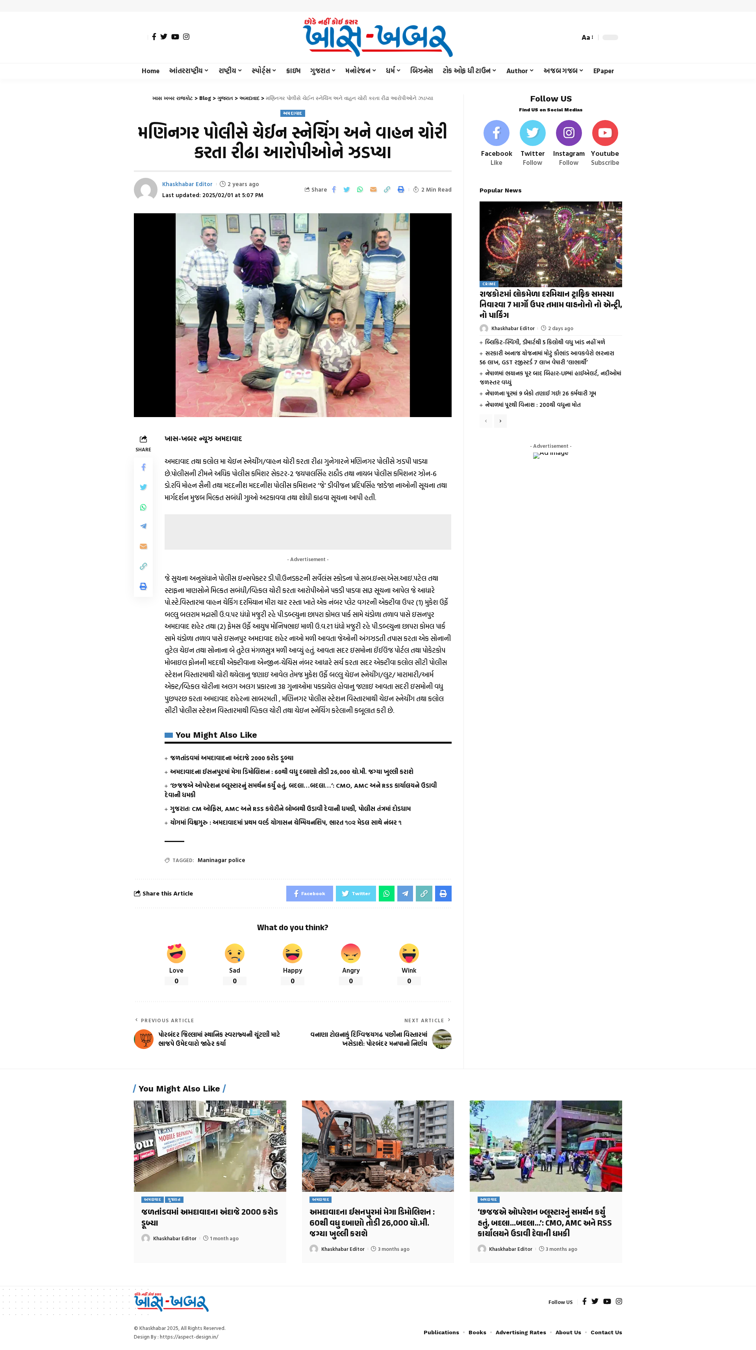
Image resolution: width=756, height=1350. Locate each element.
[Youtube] (605, 144)
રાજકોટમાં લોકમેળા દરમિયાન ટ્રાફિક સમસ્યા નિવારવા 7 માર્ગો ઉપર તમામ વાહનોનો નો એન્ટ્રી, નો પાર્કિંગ (551, 305)
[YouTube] (175, 36)
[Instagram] (186, 36)
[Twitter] (163, 36)
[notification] (560, 37)
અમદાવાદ (293, 113)
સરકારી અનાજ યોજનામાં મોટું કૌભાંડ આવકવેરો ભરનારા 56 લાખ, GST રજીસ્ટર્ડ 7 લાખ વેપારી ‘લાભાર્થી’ (547, 358)
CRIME (489, 284)
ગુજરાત (174, 1199)
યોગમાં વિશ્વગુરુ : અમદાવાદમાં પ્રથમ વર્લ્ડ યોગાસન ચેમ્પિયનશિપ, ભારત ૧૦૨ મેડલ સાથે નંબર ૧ (286, 822)
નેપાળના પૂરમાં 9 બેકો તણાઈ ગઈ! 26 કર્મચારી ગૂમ (540, 393)
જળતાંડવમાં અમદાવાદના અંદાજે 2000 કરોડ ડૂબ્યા (231, 758)
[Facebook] (154, 36)
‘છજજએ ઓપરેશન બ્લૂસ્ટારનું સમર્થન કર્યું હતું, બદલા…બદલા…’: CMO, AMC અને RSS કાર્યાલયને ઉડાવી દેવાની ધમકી (545, 1223)
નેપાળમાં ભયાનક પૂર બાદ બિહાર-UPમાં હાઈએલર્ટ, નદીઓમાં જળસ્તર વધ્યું (550, 378)
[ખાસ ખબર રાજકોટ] (378, 37)
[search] (572, 37)
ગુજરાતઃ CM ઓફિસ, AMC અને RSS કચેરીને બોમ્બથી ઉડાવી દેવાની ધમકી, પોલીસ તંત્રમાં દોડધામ (290, 808)
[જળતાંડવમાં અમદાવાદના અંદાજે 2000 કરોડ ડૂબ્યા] (210, 1146)
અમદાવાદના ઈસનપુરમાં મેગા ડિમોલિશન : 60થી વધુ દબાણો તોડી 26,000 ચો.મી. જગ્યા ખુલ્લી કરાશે (291, 771)
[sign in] (141, 37)
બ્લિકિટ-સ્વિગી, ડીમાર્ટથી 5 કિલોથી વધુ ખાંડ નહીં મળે (545, 342)
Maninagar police (221, 859)
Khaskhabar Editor (187, 183)
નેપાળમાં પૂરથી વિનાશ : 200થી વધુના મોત (533, 404)
